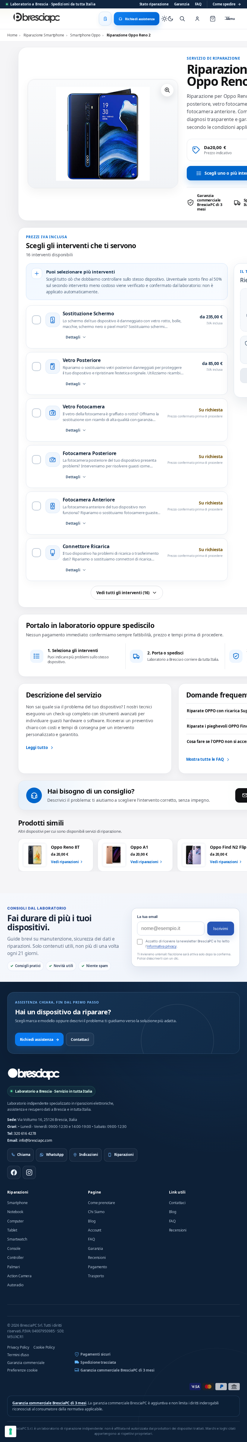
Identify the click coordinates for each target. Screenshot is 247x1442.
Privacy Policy (18, 1347)
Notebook (15, 1211)
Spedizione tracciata (98, 1362)
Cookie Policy (44, 1347)
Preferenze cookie (22, 1370)
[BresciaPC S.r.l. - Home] (37, 18)
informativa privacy (162, 946)
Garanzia (181, 4)
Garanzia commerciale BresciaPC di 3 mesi (117, 1370)
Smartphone (17, 1202)
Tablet (12, 1230)
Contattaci (80, 1039)
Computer (15, 1221)
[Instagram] (29, 1172)
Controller (15, 1257)
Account (94, 1230)
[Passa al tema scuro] (167, 18)
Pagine (94, 1192)
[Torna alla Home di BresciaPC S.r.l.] (33, 1074)
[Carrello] (213, 19)
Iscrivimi (220, 928)
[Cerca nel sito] (182, 18)
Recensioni (96, 1257)
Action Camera (19, 1275)
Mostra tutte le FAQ (205, 759)
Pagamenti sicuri (95, 1354)
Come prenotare (101, 1202)
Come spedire (227, 4)
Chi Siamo (96, 1211)
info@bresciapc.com (35, 1140)
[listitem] (208, 202)
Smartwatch (17, 1239)
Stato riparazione (154, 4)
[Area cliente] (197, 19)
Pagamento (97, 1266)
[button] (167, 90)
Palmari (13, 1266)
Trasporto (96, 1275)
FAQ (198, 4)
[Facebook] (13, 1172)
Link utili (177, 1192)
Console (13, 1248)
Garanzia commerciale (26, 1362)
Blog (91, 1221)
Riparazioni (17, 1192)
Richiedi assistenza (39, 1039)
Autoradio (15, 1285)
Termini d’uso (18, 1354)
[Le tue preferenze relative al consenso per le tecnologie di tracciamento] (10, 1431)
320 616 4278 (25, 1133)
